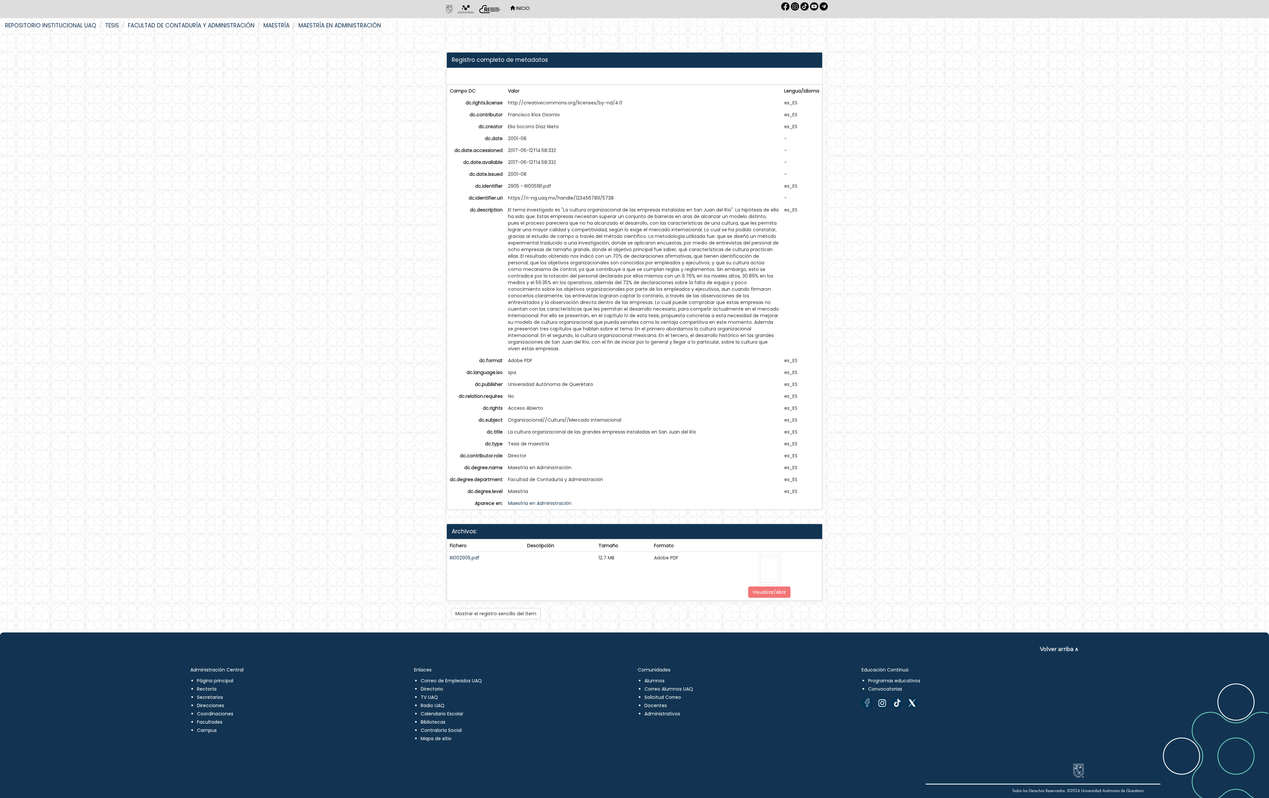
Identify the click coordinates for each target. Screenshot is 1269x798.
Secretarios (210, 697)
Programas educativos (894, 680)
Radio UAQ (432, 705)
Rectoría (206, 689)
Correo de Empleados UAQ (451, 680)
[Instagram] (882, 703)
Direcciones (210, 705)
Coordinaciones (215, 713)
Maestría (276, 25)
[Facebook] (867, 703)
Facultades (209, 722)
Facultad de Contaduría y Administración (191, 25)
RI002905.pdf (465, 557)
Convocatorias (885, 689)
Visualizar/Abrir (769, 592)
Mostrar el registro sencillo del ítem (495, 613)
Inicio (522, 8)
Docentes (655, 705)
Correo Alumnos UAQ (668, 689)
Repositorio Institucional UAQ (50, 25)
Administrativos (662, 713)
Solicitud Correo (662, 697)
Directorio (432, 689)
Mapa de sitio (436, 738)
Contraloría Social (441, 730)
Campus (207, 730)
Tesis (112, 25)
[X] (912, 703)
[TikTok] (897, 703)
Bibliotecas (433, 722)
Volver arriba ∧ (1059, 649)
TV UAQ (429, 697)
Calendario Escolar (442, 713)
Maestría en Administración (339, 25)
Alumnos (654, 680)
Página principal (215, 680)
